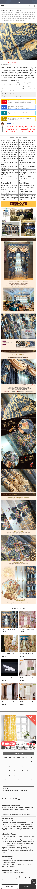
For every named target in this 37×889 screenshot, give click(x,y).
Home (3, 11)
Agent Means (9, 123)
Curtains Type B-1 (13, 11)
